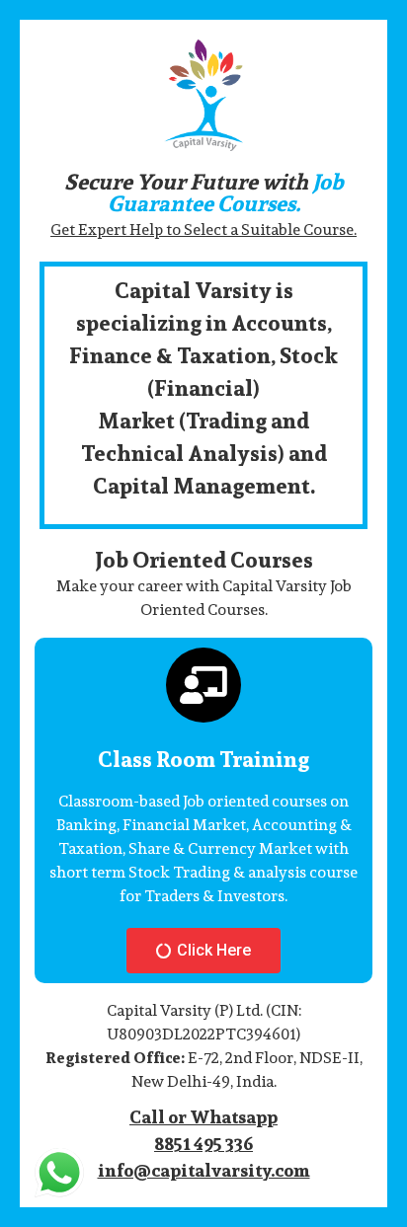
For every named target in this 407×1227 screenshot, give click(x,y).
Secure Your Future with (204, 192)
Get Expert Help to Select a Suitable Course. (203, 229)
